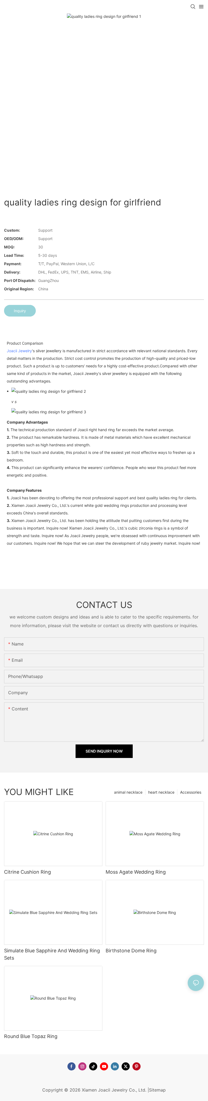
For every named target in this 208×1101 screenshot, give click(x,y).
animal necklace (128, 792)
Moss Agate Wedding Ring (136, 872)
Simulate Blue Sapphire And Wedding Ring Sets (52, 954)
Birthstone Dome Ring (131, 950)
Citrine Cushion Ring (27, 872)
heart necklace (161, 792)
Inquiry (20, 310)
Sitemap (157, 1090)
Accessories (190, 792)
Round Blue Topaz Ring (30, 1036)
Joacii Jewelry (19, 350)
